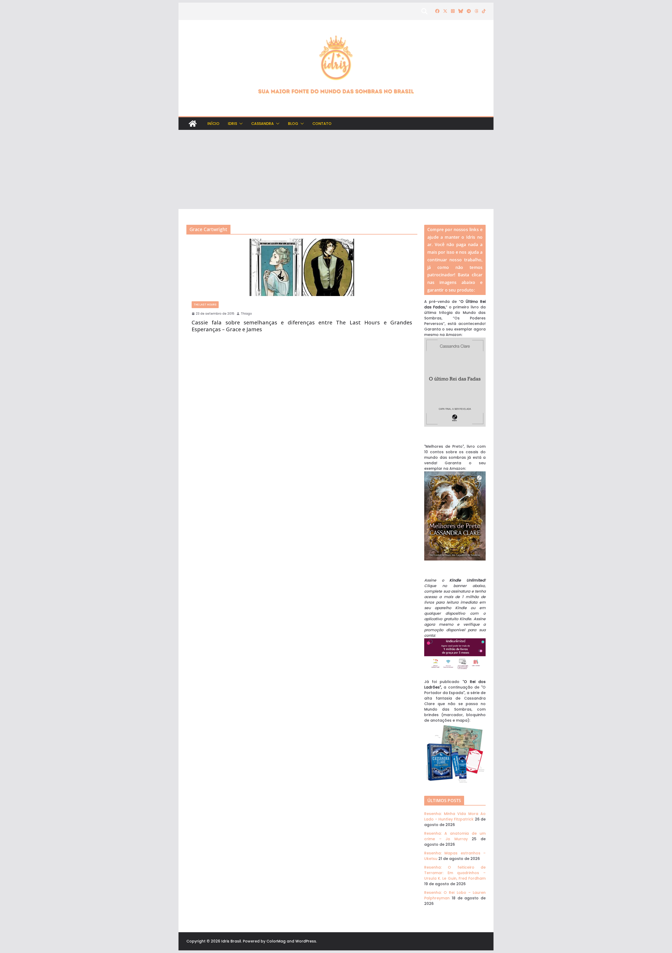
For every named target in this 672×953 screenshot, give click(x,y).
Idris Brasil (231, 941)
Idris (232, 123)
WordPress (305, 941)
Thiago (246, 313)
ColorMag (276, 941)
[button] (240, 123)
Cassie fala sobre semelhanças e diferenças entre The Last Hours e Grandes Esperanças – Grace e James (302, 326)
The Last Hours (205, 305)
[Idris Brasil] (192, 123)
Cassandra (262, 123)
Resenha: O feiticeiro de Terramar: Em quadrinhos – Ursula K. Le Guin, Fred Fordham (455, 873)
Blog (293, 123)
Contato (322, 123)
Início (213, 123)
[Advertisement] (336, 169)
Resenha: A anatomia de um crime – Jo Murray (455, 836)
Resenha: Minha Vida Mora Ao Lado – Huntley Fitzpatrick (455, 816)
